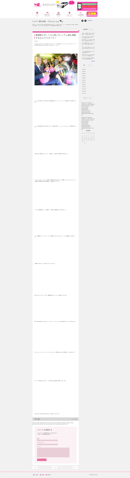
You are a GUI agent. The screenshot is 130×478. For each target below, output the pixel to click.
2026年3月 (84, 80)
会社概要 (42, 474)
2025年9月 (84, 93)
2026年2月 (84, 82)
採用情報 (48, 474)
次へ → (75, 467)
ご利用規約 (36, 474)
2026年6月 (84, 73)
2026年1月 (84, 84)
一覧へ (54, 467)
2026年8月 (84, 69)
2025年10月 (84, 91)
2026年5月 (84, 75)
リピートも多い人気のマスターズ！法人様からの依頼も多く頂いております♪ (88, 48)
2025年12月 (84, 86)
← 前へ (35, 467)
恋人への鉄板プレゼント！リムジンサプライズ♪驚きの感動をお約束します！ (88, 44)
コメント (39, 446)
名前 (38, 438)
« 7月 (84, 142)
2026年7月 (84, 71)
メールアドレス (40, 442)
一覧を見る (93, 61)
